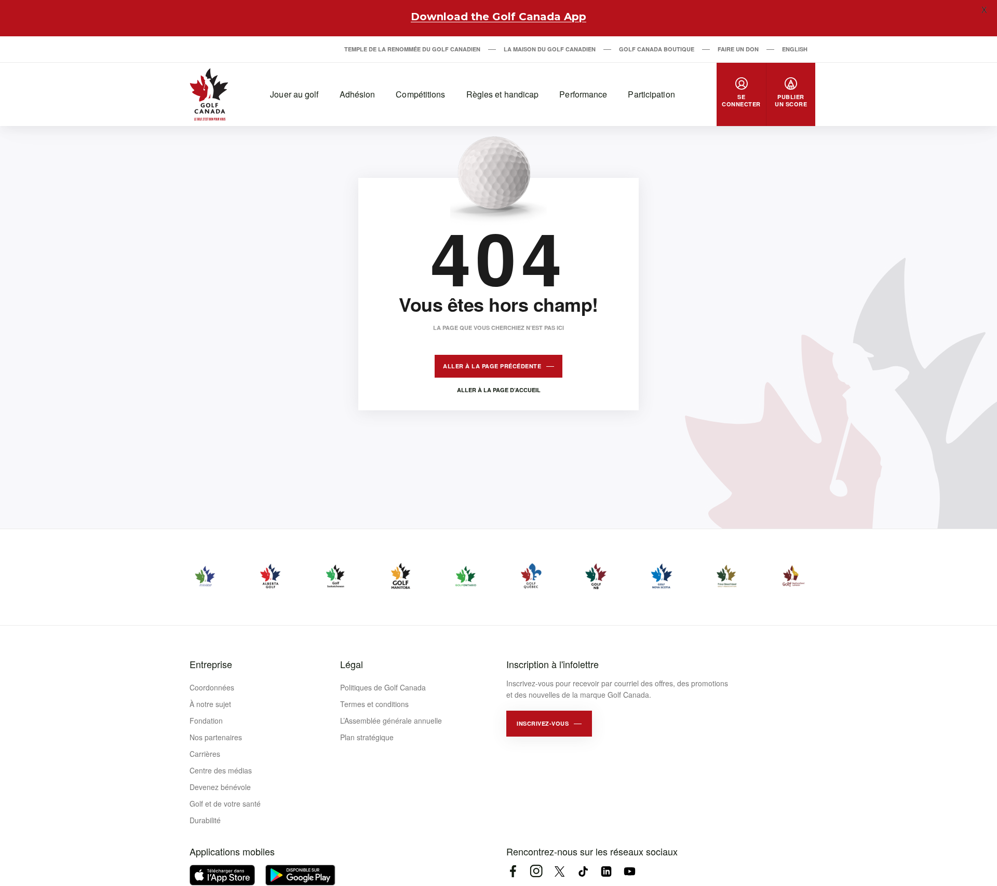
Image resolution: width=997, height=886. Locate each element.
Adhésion (357, 94)
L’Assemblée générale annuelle (391, 720)
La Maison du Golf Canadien (550, 49)
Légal (351, 664)
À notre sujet (210, 704)
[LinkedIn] (606, 871)
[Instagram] (536, 871)
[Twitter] (559, 871)
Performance (583, 94)
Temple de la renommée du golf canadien (412, 49)
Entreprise (211, 664)
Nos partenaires (216, 737)
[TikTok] (582, 871)
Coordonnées (212, 687)
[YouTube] (629, 871)
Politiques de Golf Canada (383, 687)
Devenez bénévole (220, 787)
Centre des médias (221, 770)
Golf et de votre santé (225, 803)
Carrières (205, 754)
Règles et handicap (502, 94)
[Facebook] (512, 871)
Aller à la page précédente (492, 366)
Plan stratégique (367, 737)
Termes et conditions (374, 704)
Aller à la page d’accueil (499, 390)
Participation (651, 94)
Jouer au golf (294, 94)
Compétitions (420, 94)
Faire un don (738, 49)
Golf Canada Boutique (656, 49)
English (794, 49)
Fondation (206, 720)
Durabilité (205, 820)
